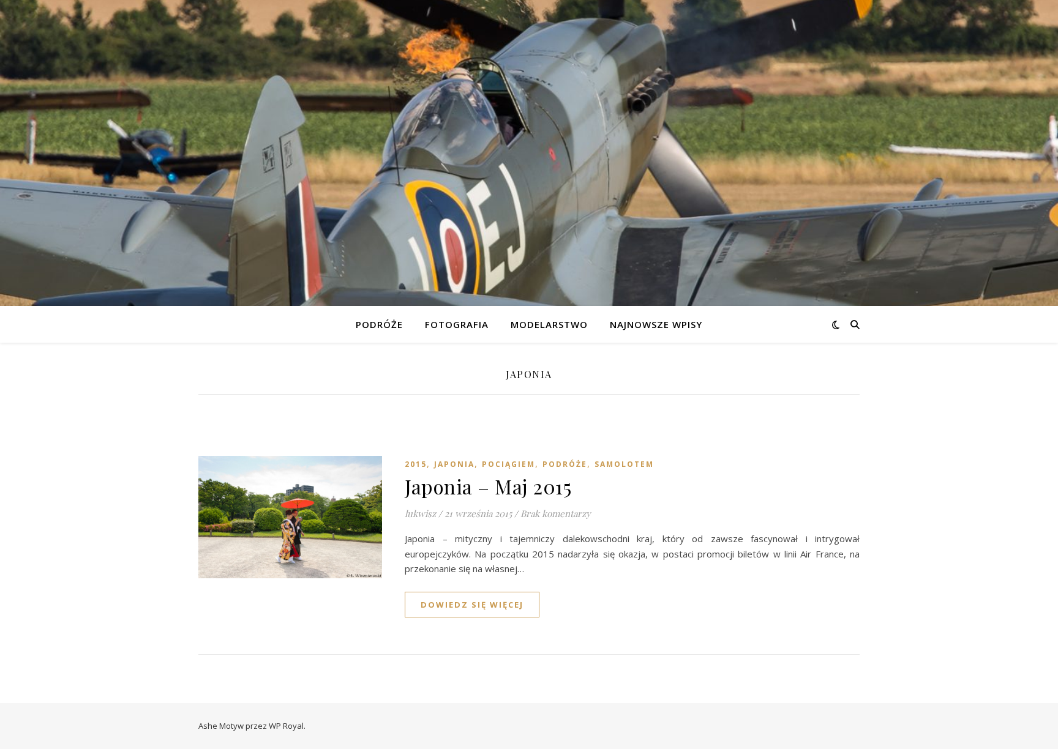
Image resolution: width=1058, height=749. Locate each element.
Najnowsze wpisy (656, 324)
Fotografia (457, 324)
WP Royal (286, 725)
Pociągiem (508, 464)
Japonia (454, 464)
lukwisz (420, 513)
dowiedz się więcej (472, 604)
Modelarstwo (549, 324)
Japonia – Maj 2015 (488, 486)
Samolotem (624, 464)
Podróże (379, 324)
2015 (416, 464)
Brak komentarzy (555, 513)
